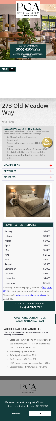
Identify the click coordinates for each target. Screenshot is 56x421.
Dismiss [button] (16, 413)
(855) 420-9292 (28, 49)
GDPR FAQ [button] (42, 406)
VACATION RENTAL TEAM (30, 320)
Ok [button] (40, 413)
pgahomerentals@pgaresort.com (30, 295)
